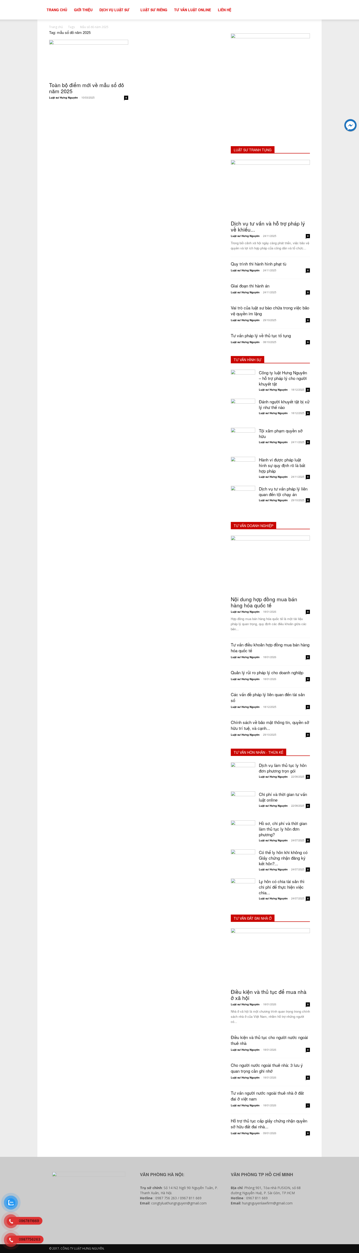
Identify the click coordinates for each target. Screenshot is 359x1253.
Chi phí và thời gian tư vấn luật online (283, 797)
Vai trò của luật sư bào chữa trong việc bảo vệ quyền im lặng (270, 310)
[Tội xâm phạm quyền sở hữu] (243, 440)
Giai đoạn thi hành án (250, 286)
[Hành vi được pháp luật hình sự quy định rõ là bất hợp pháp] (243, 469)
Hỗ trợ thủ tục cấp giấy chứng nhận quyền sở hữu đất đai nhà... (269, 1124)
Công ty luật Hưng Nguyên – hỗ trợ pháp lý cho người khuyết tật (283, 378)
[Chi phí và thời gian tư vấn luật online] (243, 803)
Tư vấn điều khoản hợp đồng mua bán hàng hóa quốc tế (270, 647)
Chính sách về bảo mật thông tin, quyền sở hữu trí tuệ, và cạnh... (270, 725)
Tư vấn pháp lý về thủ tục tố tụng (261, 335)
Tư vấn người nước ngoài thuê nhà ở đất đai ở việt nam (267, 1096)
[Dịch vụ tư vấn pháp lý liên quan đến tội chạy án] (243, 498)
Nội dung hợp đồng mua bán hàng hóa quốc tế (264, 602)
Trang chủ (56, 27)
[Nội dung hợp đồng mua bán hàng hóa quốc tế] (270, 564)
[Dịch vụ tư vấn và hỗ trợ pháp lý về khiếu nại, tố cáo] (270, 188)
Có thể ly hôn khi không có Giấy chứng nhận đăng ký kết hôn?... (283, 857)
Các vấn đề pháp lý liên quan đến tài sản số (268, 697)
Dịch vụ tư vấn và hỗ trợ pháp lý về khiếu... (268, 226)
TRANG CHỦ (57, 9)
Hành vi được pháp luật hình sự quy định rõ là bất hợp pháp (282, 465)
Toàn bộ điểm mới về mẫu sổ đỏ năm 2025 (86, 88)
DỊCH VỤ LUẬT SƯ (114, 9)
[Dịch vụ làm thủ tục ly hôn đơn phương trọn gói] (243, 774)
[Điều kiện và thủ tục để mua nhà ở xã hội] (270, 957)
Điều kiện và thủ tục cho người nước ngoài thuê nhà (269, 1040)
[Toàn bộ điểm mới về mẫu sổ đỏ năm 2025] (88, 59)
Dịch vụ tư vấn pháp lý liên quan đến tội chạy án (283, 491)
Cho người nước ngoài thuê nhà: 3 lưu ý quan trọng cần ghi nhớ (267, 1068)
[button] (320, 10)
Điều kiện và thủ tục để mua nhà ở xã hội (268, 994)
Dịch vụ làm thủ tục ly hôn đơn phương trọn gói (282, 768)
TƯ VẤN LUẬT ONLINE (192, 9)
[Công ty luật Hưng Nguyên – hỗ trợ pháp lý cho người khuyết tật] (243, 382)
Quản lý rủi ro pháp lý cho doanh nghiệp (267, 672)
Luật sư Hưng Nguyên (63, 97)
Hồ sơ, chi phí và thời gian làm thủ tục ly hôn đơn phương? (283, 828)
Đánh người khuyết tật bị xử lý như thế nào (284, 404)
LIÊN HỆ (224, 9)
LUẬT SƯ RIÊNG (153, 9)
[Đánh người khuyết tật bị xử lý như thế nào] (243, 411)
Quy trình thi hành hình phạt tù (258, 264)
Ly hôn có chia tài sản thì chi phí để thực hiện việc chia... (282, 887)
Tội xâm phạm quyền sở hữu (281, 433)
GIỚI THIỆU (83, 9)
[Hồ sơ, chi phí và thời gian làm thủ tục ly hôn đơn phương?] (243, 832)
